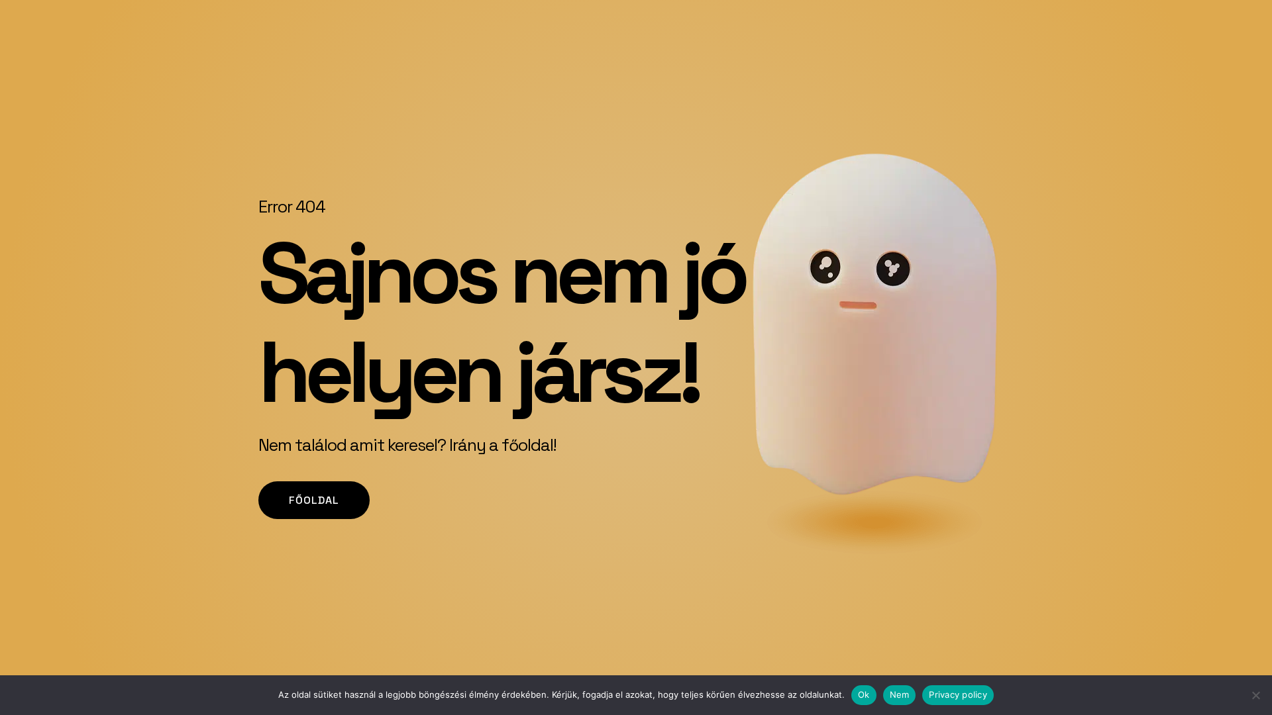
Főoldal (314, 500)
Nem (900, 694)
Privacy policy (958, 694)
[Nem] (1255, 695)
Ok (864, 694)
